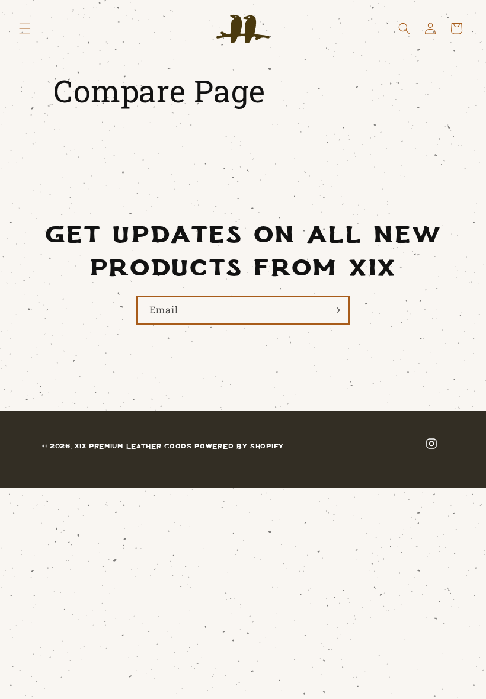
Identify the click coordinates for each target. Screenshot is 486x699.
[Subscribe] (335, 310)
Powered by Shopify (239, 446)
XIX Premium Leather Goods (133, 446)
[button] (25, 28)
